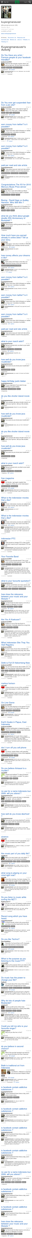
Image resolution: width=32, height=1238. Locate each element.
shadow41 (4, 1005)
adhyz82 (4, 480)
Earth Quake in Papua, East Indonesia (13, 723)
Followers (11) (26, 39)
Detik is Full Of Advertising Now (15, 662)
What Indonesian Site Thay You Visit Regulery (15, 643)
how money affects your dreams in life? (15, 256)
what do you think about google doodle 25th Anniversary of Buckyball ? (15, 218)
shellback (4, 856)
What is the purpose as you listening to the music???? (13, 959)
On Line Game (7, 702)
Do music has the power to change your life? (13, 978)
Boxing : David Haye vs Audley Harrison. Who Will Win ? (15, 201)
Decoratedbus (5, 941)
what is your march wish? (12, 341)
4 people (13, 990)
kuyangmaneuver (7, 129)
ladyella (3, 877)
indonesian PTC (8, 538)
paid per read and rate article (14, 165)
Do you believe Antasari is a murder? (13, 769)
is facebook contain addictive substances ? (14, 1088)
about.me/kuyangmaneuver (8, 33)
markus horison (8, 683)
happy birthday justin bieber (13, 380)
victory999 (4, 963)
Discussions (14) (12, 37)
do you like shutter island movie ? (15, 397)
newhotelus (11, 1070)
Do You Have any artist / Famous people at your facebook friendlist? (16, 57)
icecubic (4, 502)
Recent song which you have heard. (14, 917)
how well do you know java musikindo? (13, 360)
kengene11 (4, 260)
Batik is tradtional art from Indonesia (12, 1066)
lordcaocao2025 (6, 62)
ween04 (3, 1051)
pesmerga (4, 242)
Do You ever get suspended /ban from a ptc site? (16, 103)
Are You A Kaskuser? (10, 619)
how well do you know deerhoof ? (15, 814)
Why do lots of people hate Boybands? (13, 1001)
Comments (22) (5, 39)
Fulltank (3, 982)
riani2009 (4, 773)
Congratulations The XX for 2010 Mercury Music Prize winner (16, 185)
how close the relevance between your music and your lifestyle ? (14, 596)
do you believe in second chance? (12, 1047)
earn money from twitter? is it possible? (14, 125)
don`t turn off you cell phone (13, 747)
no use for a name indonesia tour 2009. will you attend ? (16, 792)
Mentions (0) (13, 39)
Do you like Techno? (10, 939)
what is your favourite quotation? (15, 580)
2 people (13, 114)
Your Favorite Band (9, 556)
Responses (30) (21, 37)
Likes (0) (19, 39)
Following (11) (4, 41)
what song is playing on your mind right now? (14, 874)
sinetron (4, 836)
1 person (12, 136)
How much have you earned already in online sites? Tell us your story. (14, 237)
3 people (13, 69)
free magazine (7, 478)
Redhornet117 (5, 902)
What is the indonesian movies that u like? (15, 498)
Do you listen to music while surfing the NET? (13, 898)
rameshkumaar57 (6, 921)
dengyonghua (5, 1030)
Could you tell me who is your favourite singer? (14, 1027)
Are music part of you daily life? (15, 853)
